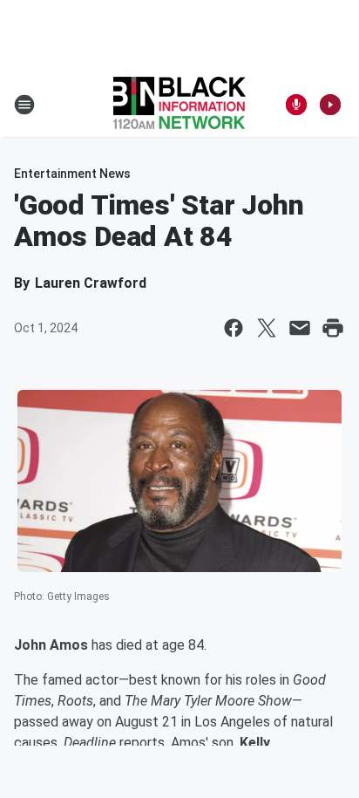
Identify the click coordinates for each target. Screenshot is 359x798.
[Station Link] (179, 105)
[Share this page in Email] (300, 328)
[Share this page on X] (266, 328)
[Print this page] (333, 328)
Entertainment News (72, 174)
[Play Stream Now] (330, 104)
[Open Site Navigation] (24, 104)
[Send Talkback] (296, 104)
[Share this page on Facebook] (233, 328)
